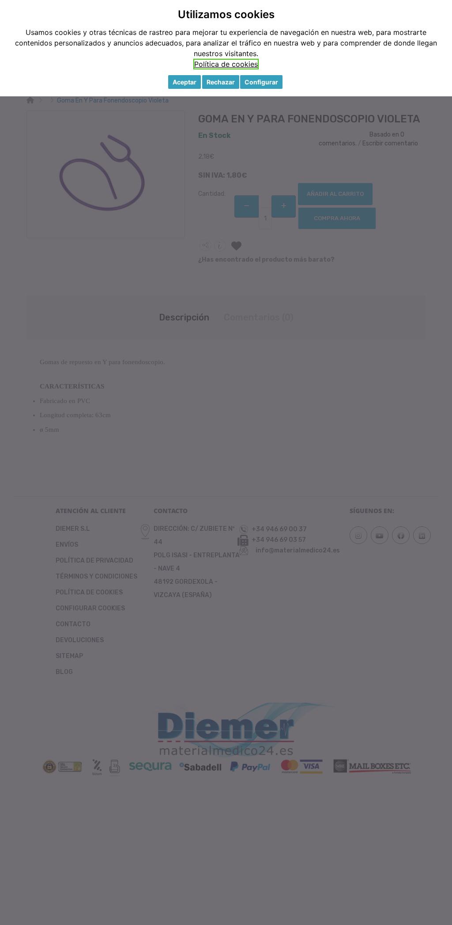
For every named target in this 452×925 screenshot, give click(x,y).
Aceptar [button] (184, 82)
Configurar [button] (261, 82)
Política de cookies (226, 64)
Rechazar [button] (221, 82)
